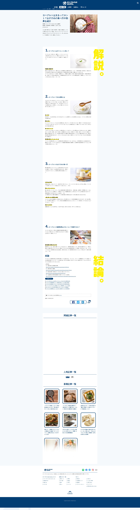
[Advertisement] (59, 343)
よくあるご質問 (90, 480)
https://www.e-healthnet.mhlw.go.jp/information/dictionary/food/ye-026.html (59, 270)
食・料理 (61, 480)
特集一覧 (45, 482)
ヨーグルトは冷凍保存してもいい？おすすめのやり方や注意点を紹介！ (58, 284)
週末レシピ (62, 478)
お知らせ (88, 478)
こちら (60, 295)
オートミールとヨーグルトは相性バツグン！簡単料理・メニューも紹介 (58, 285)
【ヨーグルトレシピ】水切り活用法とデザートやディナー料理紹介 (57, 287)
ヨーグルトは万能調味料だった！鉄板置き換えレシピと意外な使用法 (57, 282)
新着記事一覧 (46, 480)
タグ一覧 (45, 484)
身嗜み (69, 478)
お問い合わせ (89, 482)
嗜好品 (69, 480)
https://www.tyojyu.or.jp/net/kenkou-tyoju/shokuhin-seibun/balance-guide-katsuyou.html (61, 276)
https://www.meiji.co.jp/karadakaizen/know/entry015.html (55, 273)
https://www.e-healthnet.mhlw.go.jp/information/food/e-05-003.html (57, 267)
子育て (69, 482)
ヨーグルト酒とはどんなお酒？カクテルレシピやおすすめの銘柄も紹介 (58, 281)
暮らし (61, 484)
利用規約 (78, 482)
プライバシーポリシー (80, 484)
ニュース (69, 484)
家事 (61, 482)
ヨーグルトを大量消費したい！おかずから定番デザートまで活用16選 (57, 288)
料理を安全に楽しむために (92, 486)
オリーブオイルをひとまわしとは (49, 478)
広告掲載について (80, 480)
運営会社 (78, 478)
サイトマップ (89, 484)
